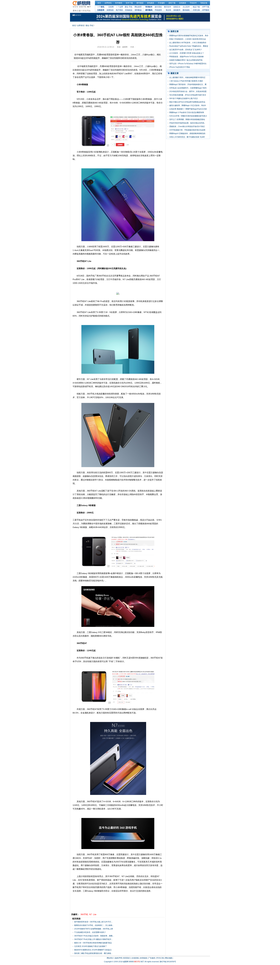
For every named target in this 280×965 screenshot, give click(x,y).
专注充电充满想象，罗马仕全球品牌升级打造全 (187, 95)
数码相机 (186, 10)
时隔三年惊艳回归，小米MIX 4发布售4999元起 (187, 39)
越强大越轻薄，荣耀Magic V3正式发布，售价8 (187, 105)
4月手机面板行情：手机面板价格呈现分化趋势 (187, 130)
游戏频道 (182, 3)
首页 (99, 3)
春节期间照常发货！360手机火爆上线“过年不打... (93, 922)
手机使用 (158, 10)
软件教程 (118, 3)
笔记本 (168, 10)
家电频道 (150, 3)
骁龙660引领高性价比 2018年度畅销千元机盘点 (93, 950)
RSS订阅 (160, 958)
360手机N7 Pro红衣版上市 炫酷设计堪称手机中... (93, 939)
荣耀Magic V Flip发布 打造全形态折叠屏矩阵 (186, 112)
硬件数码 (148, 10)
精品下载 (196, 7)
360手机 (84, 914)
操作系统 (158, 7)
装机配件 (176, 10)
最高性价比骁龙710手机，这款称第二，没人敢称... (94, 925)
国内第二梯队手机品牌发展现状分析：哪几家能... (93, 953)
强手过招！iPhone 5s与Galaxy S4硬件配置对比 (187, 64)
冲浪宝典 (196, 10)
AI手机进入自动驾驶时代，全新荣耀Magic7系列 (187, 88)
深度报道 (110, 10)
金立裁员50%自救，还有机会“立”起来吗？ (185, 50)
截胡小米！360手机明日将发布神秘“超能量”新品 (93, 943)
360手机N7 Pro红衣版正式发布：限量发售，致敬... (94, 936)
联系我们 (126, 958)
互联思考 (100, 10)
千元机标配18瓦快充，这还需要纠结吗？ (90, 932)
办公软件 (186, 7)
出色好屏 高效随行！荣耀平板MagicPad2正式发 (188, 109)
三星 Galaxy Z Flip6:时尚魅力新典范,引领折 (186, 81)
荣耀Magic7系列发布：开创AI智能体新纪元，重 (187, 84)
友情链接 (143, 958)
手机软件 (193, 3)
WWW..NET (136, 962)
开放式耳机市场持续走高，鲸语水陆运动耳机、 (187, 123)
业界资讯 (108, 3)
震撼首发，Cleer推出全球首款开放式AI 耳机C (187, 126)
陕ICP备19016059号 (168, 962)
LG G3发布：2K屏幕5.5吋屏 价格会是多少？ (186, 53)
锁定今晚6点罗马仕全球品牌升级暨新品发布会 (187, 102)
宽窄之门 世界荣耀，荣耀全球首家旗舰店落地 (187, 119)
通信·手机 (128, 7)
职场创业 (128, 10)
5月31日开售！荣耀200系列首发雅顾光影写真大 (188, 116)
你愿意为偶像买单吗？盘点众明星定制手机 (186, 60)
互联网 (111, 7)
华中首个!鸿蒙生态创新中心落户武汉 (183, 98)
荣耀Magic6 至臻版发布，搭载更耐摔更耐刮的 (187, 133)
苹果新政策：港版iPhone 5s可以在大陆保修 (186, 57)
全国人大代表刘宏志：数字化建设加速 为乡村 (187, 137)
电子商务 (119, 10)
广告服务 (151, 958)
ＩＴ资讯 (100, 7)
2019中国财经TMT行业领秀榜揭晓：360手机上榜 (93, 929)
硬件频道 (140, 3)
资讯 (74, 26)
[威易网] (82, 6)
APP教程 (205, 10)
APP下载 (205, 7)
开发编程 (161, 3)
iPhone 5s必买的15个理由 (179, 67)
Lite (94, 914)
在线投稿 (135, 958)
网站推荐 (138, 7)
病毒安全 (176, 7)
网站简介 (110, 958)
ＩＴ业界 (119, 7)
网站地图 (168, 958)
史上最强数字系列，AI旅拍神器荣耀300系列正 (187, 77)
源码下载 (171, 3)
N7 (90, 914)
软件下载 (129, 3)
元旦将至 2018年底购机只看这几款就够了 (90, 946)
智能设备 (203, 3)
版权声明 (118, 958)
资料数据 (138, 10)
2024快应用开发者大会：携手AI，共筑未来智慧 (187, 91)
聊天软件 (167, 7)
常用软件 (148, 7)
